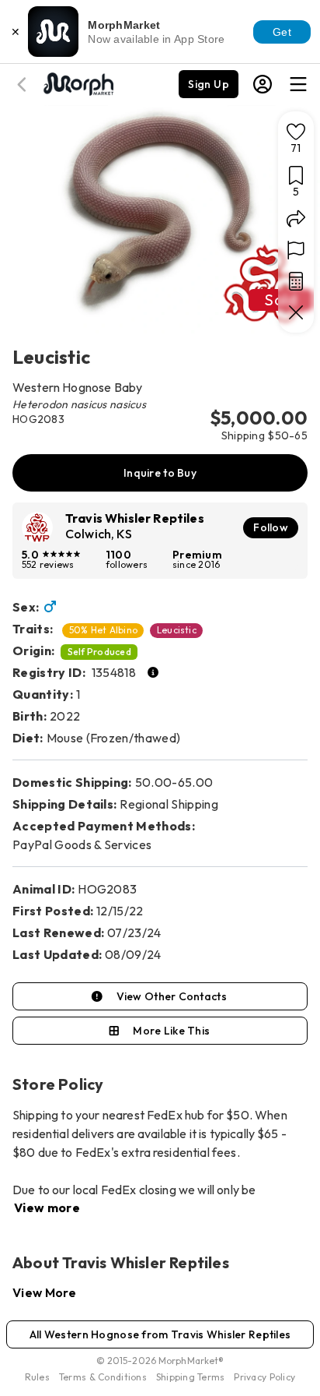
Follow (270, 527)
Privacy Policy (264, 1377)
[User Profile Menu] (262, 84)
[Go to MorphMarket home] (77, 83)
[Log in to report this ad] (296, 250)
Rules (37, 1377)
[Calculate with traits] (296, 281)
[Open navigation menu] (298, 84)
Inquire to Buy (160, 473)
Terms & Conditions (103, 1377)
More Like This (171, 1031)
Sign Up (208, 84)
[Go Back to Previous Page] (24, 84)
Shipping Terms (190, 1377)
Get (282, 32)
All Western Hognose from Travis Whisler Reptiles (160, 1334)
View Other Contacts (172, 996)
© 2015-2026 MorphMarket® (160, 1360)
